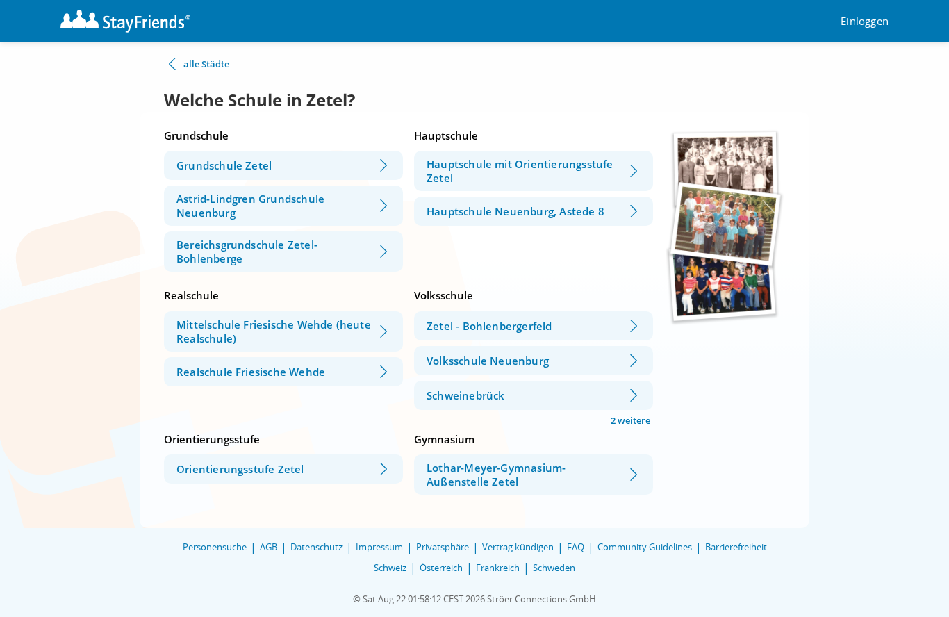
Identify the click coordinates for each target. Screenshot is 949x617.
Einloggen (865, 21)
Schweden (554, 567)
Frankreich (498, 567)
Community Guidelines (644, 547)
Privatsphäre (442, 547)
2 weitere (630, 420)
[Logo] (125, 21)
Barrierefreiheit (736, 547)
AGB (268, 547)
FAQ (575, 547)
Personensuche (215, 547)
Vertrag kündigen (518, 547)
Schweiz (390, 567)
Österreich (441, 567)
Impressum (379, 547)
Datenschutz (316, 547)
